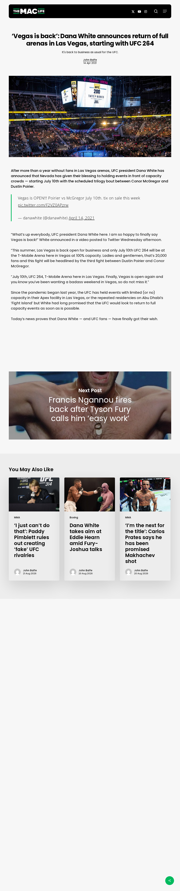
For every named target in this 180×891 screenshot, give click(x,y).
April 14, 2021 (82, 217)
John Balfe (90, 60)
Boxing (74, 517)
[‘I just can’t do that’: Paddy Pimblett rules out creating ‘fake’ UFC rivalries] (34, 529)
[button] (165, 11)
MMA (17, 517)
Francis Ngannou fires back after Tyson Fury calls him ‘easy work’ (90, 405)
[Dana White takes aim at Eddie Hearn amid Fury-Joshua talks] (89, 529)
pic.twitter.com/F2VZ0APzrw (43, 205)
